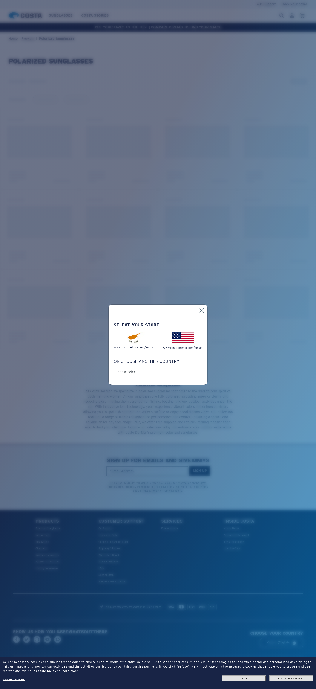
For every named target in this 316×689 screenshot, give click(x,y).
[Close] (201, 311)
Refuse (244, 678)
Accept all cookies (291, 678)
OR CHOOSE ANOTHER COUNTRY (146, 361)
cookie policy (46, 671)
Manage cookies (14, 679)
